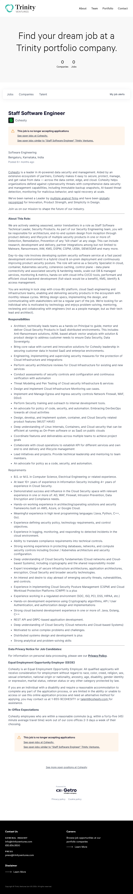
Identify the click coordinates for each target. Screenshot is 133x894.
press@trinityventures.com (19, 855)
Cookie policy (75, 799)
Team (94, 8)
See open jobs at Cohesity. (32, 135)
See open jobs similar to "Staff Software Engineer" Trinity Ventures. (55, 140)
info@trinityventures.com (18, 841)
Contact (123, 8)
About (83, 8)
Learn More (81, 846)
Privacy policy (58, 799)
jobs (10, 94)
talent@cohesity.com (94, 699)
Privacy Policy (97, 655)
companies (26, 94)
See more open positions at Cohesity (66, 767)
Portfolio (108, 8)
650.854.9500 (12, 845)
